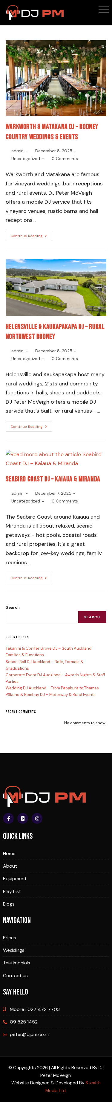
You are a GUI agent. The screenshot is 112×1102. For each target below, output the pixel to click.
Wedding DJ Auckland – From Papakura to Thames (52, 688)
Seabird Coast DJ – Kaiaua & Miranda (53, 479)
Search (13, 607)
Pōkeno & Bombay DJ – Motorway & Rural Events (51, 694)
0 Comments (65, 158)
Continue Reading (31, 234)
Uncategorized (25, 158)
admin (17, 150)
